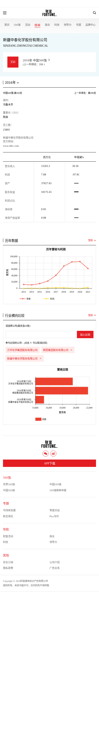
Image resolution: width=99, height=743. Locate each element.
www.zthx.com (11, 145)
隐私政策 (8, 568)
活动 (27, 24)
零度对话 (55, 510)
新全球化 (8, 516)
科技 (56, 24)
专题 (78, 24)
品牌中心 (90, 24)
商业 (47, 24)
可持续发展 (9, 510)
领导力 (67, 24)
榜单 (38, 25)
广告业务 (55, 568)
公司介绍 (55, 562)
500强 (17, 24)
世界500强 (9, 484)
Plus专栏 (54, 516)
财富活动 (8, 536)
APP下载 (49, 463)
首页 (6, 24)
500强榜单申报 (58, 490)
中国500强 (55, 484)
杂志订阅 (8, 562)
